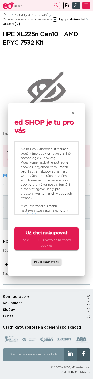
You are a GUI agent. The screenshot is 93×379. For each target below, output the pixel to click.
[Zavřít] (73, 113)
